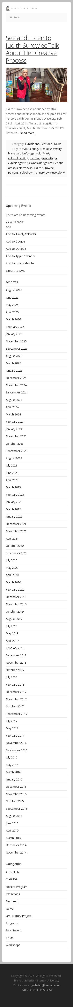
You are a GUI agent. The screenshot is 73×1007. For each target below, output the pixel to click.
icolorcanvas (24, 168)
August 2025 (14, 356)
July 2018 (11, 677)
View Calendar (15, 222)
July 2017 (11, 721)
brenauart (14, 153)
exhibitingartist (18, 163)
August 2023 (14, 458)
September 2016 (16, 750)
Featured (46, 144)
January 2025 (14, 370)
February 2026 (15, 327)
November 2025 (16, 341)
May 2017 (12, 728)
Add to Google (15, 241)
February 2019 (15, 648)
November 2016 (16, 743)
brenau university (51, 149)
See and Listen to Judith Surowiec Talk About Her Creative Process (32, 49)
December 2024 (16, 378)
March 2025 (13, 363)
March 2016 (13, 772)
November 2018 (16, 662)
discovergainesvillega (43, 158)
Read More (27, 133)
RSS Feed (46, 990)
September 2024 (16, 392)
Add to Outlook (16, 248)
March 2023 (13, 487)
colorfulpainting (18, 158)
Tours (9, 938)
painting (13, 172)
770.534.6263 (29, 990)
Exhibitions (32, 144)
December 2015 (16, 786)
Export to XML (15, 270)
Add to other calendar (20, 263)
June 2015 (12, 823)
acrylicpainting (29, 149)
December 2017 (16, 692)
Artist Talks (13, 872)
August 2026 (14, 290)
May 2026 (12, 305)
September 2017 (16, 714)
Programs (12, 923)
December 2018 (16, 655)
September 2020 (16, 553)
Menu (17, 17)
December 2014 (16, 845)
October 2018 (15, 670)
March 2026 (13, 319)
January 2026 (14, 334)
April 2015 (12, 830)
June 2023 (12, 473)
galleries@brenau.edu (45, 985)
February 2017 (15, 735)
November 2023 (16, 436)
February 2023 (15, 494)
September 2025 (16, 348)
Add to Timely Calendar (21, 234)
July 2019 (11, 626)
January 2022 (14, 516)
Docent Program (16, 887)
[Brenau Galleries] (36, 8)
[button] (8, 227)
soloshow (26, 172)
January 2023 (14, 502)
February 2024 (15, 421)
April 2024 (12, 407)
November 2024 (16, 385)
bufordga (28, 153)
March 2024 (13, 414)
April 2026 (12, 312)
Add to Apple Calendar (20, 256)
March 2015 (13, 838)
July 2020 (11, 560)
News (57, 144)
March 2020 (13, 582)
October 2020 (15, 546)
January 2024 (14, 429)
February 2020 (15, 589)
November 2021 (16, 531)
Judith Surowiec (44, 168)
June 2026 (12, 297)
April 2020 (12, 575)
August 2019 (14, 619)
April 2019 (12, 641)
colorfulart (42, 153)
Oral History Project (18, 916)
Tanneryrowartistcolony (49, 172)
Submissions (14, 930)
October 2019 (15, 611)
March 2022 (13, 509)
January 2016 (14, 779)
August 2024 (14, 400)
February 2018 (15, 684)
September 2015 (16, 808)
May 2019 (12, 633)
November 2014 (16, 852)
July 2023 (11, 465)
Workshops (13, 945)
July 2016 (11, 757)
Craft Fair (12, 879)
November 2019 (16, 604)
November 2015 (16, 794)
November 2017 (16, 699)
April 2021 (12, 538)
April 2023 (12, 480)
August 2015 (14, 816)
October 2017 (15, 706)
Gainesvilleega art (40, 163)
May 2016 (12, 765)
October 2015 (15, 801)
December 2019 (16, 597)
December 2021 (16, 524)
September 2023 (16, 451)
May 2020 (12, 568)
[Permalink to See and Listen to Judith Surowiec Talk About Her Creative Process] (36, 85)
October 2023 (15, 443)
